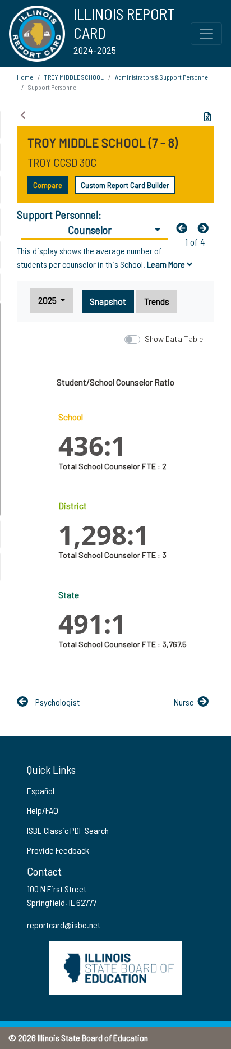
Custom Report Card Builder (125, 185)
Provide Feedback (58, 850)
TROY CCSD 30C (61, 162)
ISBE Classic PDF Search (68, 830)
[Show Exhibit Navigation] (23, 115)
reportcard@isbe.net (63, 924)
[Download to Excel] (207, 117)
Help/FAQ (42, 810)
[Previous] (184, 228)
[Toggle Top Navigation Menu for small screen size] (206, 33)
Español (40, 790)
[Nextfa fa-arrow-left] (205, 228)
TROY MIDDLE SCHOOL (74, 77)
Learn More (167, 264)
